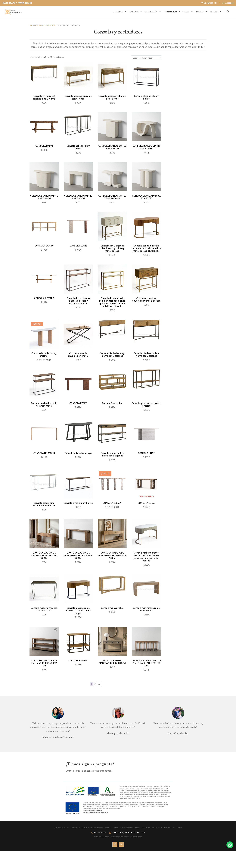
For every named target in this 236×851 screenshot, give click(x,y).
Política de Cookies (173, 827)
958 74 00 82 (100, 832)
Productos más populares (126, 827)
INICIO (32, 25)
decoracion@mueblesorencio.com (128, 832)
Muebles (134, 11)
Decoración (151, 11)
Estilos (214, 11)
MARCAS (200, 11)
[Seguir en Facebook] (114, 844)
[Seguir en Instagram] (121, 844)
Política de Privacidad (152, 827)
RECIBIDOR (50, 25)
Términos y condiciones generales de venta (91, 827)
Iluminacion (170, 11)
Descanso (118, 11)
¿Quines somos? (61, 827)
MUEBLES (40, 25)
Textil (186, 11)
